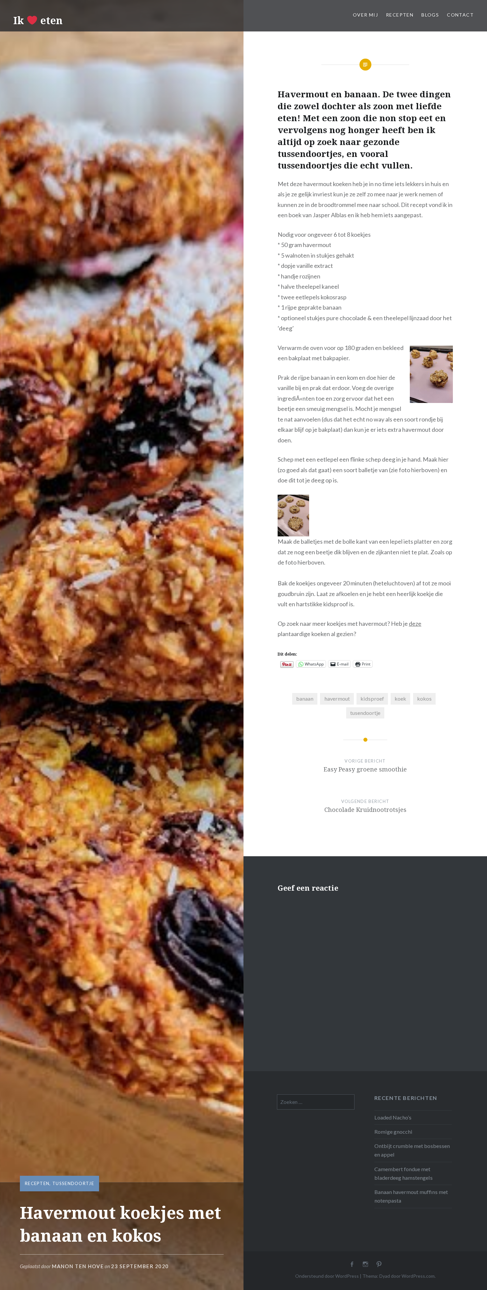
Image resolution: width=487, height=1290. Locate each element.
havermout (337, 698)
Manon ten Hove (78, 1266)
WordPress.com (418, 1276)
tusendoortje (365, 713)
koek (400, 698)
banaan (304, 698)
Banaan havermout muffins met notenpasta (411, 1196)
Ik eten (38, 20)
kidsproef (372, 698)
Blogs (430, 15)
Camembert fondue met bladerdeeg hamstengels (403, 1173)
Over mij (365, 15)
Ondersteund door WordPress (327, 1276)
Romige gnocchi (393, 1131)
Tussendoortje (73, 1183)
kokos (424, 698)
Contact (460, 15)
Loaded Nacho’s (392, 1117)
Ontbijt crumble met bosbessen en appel (412, 1150)
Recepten (399, 15)
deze (415, 623)
